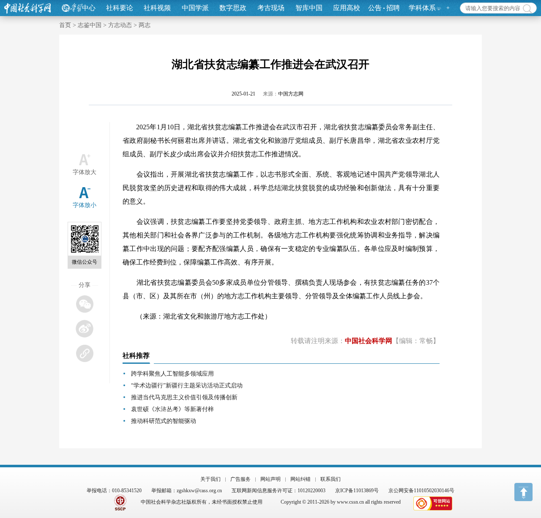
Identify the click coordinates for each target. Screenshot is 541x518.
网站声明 (270, 479)
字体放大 (84, 172)
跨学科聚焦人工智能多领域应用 (172, 374)
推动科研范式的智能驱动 (163, 421)
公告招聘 (384, 7)
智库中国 (308, 7)
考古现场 (270, 7)
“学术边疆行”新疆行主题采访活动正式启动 (187, 385)
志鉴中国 (89, 25)
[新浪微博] (84, 328)
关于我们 (210, 479)
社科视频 (157, 7)
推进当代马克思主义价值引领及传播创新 (184, 397)
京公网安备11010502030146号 (421, 490)
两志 (144, 25)
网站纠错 (300, 479)
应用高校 (346, 7)
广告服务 (240, 479)
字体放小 (84, 205)
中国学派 (195, 7)
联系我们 (330, 479)
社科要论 (119, 7)
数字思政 (232, 7)
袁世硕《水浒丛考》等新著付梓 (172, 409)
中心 (89, 7)
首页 (65, 25)
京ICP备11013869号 (357, 490)
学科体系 (422, 7)
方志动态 (120, 25)
